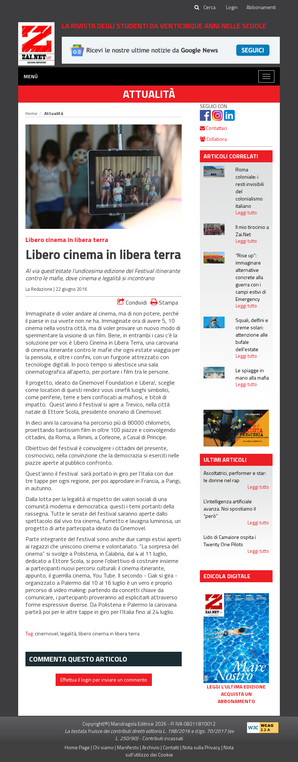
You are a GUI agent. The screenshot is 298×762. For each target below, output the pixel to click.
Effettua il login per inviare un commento (103, 679)
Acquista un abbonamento (236, 697)
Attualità (149, 94)
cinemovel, (47, 634)
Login (232, 7)
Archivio (151, 747)
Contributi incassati (162, 738)
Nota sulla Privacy (201, 747)
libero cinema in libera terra (109, 634)
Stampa (167, 302)
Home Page (77, 747)
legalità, (69, 634)
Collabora (216, 139)
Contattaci (216, 128)
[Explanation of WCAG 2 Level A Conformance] (263, 726)
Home (31, 113)
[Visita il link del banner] (171, 49)
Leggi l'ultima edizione (236, 686)
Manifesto (128, 747)
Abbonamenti (261, 7)
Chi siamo (103, 747)
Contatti (171, 747)
